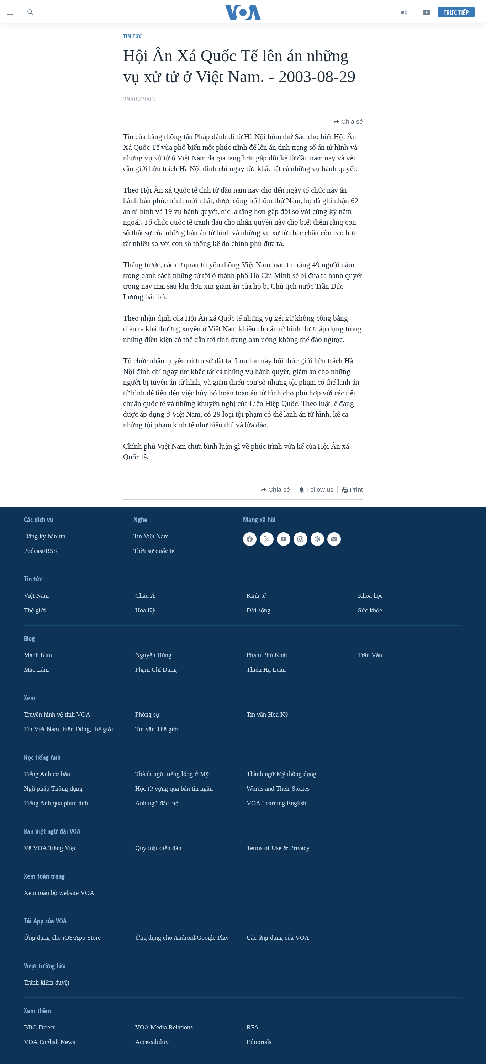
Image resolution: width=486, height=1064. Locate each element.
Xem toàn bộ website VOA (59, 893)
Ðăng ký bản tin (44, 536)
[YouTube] (426, 12)
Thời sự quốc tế (153, 551)
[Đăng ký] (334, 539)
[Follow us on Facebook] (250, 539)
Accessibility (152, 1042)
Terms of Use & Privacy (278, 848)
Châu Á (145, 596)
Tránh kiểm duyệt (46, 983)
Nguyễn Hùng (153, 655)
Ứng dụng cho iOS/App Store (62, 938)
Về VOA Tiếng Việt (49, 848)
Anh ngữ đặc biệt (157, 803)
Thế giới (35, 610)
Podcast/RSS (40, 551)
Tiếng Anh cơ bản (47, 774)
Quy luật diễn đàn (158, 848)
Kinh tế (256, 596)
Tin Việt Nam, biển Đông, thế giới (68, 729)
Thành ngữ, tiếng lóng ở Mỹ (172, 774)
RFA (253, 1027)
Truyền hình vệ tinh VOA (57, 715)
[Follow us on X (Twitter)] (266, 539)
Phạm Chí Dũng (156, 670)
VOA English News (49, 1042)
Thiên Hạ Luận (266, 670)
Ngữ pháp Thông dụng (53, 789)
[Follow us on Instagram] (300, 539)
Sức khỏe (370, 610)
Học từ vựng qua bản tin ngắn (174, 789)
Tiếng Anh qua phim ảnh (56, 803)
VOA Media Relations (164, 1027)
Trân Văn (370, 655)
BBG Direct (39, 1027)
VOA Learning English (276, 803)
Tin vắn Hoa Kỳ (267, 715)
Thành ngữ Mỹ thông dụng (281, 774)
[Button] (348, 121)
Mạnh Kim (38, 655)
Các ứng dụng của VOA (278, 938)
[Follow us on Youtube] (283, 539)
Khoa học (370, 596)
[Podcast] (317, 539)
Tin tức (132, 36)
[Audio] (404, 12)
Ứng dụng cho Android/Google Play (182, 938)
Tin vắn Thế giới (157, 729)
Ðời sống (258, 610)
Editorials (259, 1042)
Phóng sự (147, 715)
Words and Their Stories (278, 789)
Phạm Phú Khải (267, 655)
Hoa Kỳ (145, 610)
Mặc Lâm (36, 670)
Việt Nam (36, 596)
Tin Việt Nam (151, 536)
